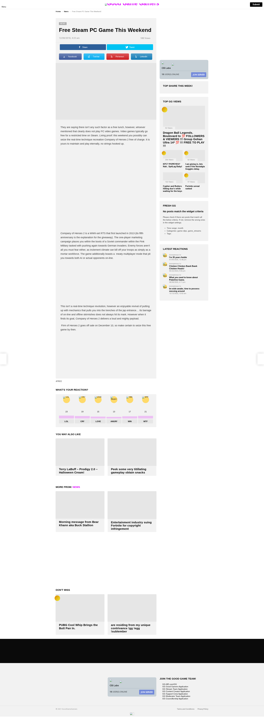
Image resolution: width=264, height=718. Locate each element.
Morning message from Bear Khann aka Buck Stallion (79, 523)
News (76, 487)
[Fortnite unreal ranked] (195, 177)
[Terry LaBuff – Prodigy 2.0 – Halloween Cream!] (80, 452)
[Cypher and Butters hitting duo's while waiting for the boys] (173, 177)
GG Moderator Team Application (176, 696)
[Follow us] (233, 4)
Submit (256, 4)
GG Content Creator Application (176, 691)
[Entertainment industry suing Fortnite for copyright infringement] (132, 505)
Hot (57, 598)
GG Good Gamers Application (175, 686)
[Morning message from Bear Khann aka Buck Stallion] (80, 505)
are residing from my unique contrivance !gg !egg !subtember (130, 628)
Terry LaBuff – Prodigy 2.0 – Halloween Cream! (78, 471)
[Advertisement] (106, 168)
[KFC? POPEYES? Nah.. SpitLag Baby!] (173, 155)
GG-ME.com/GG (169, 684)
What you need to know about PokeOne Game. (183, 278)
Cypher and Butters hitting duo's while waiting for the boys (172, 188)
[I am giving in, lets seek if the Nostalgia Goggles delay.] (195, 155)
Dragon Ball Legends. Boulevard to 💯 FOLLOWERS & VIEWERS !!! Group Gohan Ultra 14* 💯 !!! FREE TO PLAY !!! (183, 139)
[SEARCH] (239, 4)
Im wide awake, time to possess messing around (184, 289)
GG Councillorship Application (175, 699)
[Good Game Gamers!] (132, 715)
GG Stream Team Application (175, 689)
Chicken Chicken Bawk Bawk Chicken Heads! (183, 267)
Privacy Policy (203, 709)
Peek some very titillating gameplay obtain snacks (128, 471)
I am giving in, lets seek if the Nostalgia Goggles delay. (195, 166)
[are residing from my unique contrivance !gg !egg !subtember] (132, 608)
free (59, 381)
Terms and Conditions (185, 709)
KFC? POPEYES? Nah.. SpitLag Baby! (172, 165)
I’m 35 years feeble (178, 257)
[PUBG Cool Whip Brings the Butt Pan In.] (80, 608)
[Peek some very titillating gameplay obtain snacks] (132, 452)
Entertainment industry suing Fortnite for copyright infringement (131, 525)
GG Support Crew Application (175, 694)
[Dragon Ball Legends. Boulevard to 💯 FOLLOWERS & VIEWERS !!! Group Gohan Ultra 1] (184, 117)
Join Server (199, 74)
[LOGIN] (245, 4)
